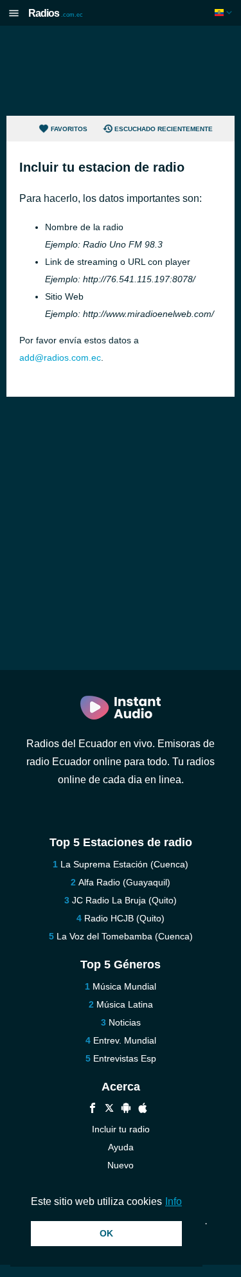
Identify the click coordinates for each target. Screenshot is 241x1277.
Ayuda (121, 1147)
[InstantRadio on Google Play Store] (126, 1109)
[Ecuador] (225, 12)
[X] (109, 1109)
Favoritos (69, 128)
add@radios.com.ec (60, 357)
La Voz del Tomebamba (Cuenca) (125, 936)
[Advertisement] (121, 71)
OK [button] (106, 1233)
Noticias (125, 1022)
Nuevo (120, 1165)
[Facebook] (92, 1109)
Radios (55, 13)
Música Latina (124, 1004)
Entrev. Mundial (124, 1040)
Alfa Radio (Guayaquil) (124, 882)
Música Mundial (124, 986)
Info (173, 1201)
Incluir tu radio (121, 1129)
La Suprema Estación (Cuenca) (124, 864)
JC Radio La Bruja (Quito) (124, 900)
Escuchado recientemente (163, 128)
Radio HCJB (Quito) (124, 918)
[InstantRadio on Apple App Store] (143, 1109)
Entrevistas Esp (124, 1058)
